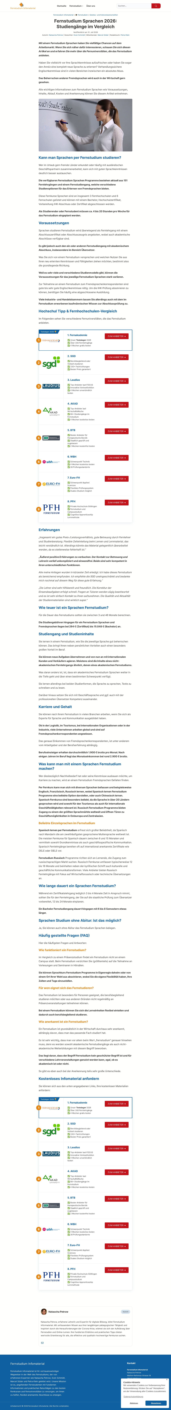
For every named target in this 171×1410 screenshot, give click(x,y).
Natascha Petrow (56, 35)
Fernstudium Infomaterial (63, 15)
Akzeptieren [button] (156, 1403)
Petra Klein (125, 35)
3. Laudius (73, 379)
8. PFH (71, 501)
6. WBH (71, 456)
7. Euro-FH (73, 477)
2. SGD (71, 356)
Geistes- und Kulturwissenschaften (104, 15)
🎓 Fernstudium (81, 15)
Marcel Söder (103, 35)
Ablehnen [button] (134, 1403)
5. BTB (71, 430)
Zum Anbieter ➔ (117, 336)
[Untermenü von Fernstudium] (82, 6)
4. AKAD (72, 403)
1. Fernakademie (77, 335)
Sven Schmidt (79, 35)
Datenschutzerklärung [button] (133, 1397)
